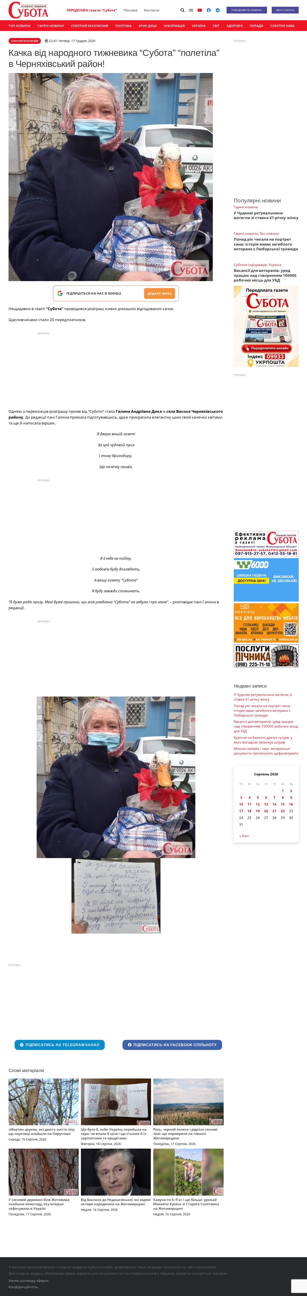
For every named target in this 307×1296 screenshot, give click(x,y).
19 (258, 811)
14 (274, 804)
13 (266, 804)
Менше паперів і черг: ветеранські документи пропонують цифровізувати (266, 750)
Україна (275, 264)
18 (249, 811)
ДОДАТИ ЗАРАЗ (159, 293)
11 (249, 804)
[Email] (191, 10)
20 (266, 811)
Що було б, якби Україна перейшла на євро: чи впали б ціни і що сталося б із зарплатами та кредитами (114, 1133)
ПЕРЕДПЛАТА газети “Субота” (92, 10)
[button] (182, 10)
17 (241, 811)
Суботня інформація (250, 264)
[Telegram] (218, 10)
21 (274, 811)
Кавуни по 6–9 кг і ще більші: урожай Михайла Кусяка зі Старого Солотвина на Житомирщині (186, 1204)
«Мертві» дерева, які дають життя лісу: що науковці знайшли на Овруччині (42, 1131)
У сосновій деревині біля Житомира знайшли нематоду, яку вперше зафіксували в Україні (39, 1204)
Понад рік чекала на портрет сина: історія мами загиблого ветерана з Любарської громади (266, 244)
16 (291, 804)
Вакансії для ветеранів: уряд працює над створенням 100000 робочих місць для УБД (265, 275)
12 (258, 804)
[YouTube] (200, 10)
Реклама (130, 10)
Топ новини (269, 233)
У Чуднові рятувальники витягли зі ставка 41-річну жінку (266, 215)
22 (283, 811)
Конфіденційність (23, 1287)
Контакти (151, 10)
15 (283, 804)
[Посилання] (28, 10)
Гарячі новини (246, 207)
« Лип (244, 836)
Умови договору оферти (29, 1280)
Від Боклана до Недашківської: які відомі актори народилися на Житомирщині (116, 1201)
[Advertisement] (116, 369)
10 (241, 804)
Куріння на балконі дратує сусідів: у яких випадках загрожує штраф (263, 739)
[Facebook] (209, 10)
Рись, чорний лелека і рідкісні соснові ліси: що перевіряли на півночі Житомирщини (185, 1133)
